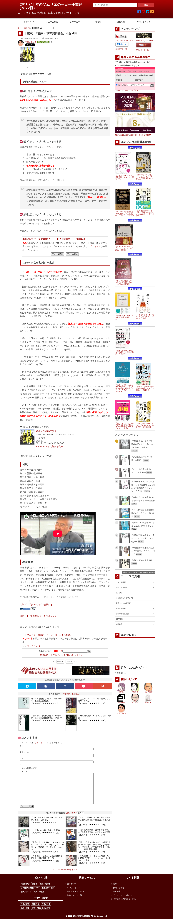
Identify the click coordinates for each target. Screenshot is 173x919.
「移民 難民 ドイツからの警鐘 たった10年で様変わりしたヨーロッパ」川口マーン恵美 (94, 858)
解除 (125, 85)
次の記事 (69, 661)
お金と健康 (25, 904)
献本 (115, 884)
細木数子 (119, 624)
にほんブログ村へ (121, 49)
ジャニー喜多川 (121, 587)
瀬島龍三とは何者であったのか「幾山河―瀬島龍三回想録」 (47, 699)
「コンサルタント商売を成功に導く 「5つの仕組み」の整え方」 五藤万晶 (124, 213)
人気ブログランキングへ (124, 40)
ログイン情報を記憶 (28, 768)
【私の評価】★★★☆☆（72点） (92, 863)
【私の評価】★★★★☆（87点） (45, 720)
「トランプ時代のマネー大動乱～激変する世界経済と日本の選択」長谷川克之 (94, 819)
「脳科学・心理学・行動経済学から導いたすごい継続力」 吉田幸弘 (145, 388)
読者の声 (135, 90)
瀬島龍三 (75, 694)
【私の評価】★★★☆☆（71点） (45, 860)
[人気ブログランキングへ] (121, 36)
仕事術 (34, 884)
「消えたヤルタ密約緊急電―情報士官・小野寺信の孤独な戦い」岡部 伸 (46, 716)
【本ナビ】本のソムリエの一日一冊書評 (52, 4)
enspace (121, 703)
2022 (147, 41)
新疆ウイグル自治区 (123, 603)
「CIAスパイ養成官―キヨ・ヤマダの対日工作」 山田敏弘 (46, 818)
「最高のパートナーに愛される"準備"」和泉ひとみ (124, 317)
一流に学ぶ (25, 884)
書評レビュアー (130, 679)
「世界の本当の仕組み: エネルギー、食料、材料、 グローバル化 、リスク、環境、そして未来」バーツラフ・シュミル (47, 845)
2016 (137, 135)
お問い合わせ (118, 887)
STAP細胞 (119, 619)
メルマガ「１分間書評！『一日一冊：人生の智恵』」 (48, 634)
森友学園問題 (121, 608)
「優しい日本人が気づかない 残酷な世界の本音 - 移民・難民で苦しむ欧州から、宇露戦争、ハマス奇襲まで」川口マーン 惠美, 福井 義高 (94, 845)
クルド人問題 (121, 582)
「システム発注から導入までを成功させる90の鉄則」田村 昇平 (124, 352)
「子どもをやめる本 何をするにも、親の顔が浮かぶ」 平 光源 (145, 316)
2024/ (117, 135)
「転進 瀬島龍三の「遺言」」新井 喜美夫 (94, 716)
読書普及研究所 (84, 916)
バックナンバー (34, 646)
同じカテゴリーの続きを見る (65, 869)
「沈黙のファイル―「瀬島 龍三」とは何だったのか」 (94, 699)
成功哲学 (24, 888)
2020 (132, 135)
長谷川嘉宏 (148, 692)
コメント (23, 771)
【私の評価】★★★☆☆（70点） (92, 824)
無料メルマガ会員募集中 (136, 57)
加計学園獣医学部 (122, 614)
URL (21, 758)
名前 (21, 745)
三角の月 (148, 703)
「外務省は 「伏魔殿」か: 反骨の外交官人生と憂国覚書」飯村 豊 (47, 857)
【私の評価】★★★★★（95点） (93, 720)
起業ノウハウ (26, 892)
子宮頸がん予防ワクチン (125, 598)
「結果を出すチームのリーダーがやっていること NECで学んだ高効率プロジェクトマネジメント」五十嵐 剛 (124, 388)
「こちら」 (95, 246)
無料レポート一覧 (142, 50)
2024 (138, 41)
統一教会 (119, 593)
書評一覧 (27, 28)
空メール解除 (72, 254)
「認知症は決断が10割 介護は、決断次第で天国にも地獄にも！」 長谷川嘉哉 (145, 213)
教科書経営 (71, 884)
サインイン (39, 742)
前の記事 (60, 661)
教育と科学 (46, 904)
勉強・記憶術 (45, 884)
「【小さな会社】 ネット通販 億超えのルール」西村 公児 (124, 177)
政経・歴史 (25, 908)
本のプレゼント (73, 887)
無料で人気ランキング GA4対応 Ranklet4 (137, 572)
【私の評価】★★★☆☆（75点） (45, 703)
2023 (142, 41)
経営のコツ (34, 888)
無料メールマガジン (75, 891)
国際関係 (35, 904)
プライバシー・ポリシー (123, 895)
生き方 (46, 908)
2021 (152, 41)
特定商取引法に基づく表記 (124, 899)
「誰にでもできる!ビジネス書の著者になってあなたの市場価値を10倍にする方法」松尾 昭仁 (124, 426)
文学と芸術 (36, 908)
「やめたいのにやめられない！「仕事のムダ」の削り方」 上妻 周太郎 (145, 425)
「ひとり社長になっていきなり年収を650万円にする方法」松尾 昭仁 (124, 282)
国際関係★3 (71, 813)
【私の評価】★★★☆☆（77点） (45, 832)
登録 (119, 85)
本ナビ (20, 28)
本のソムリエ (30, 42)
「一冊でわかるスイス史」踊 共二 (45, 830)
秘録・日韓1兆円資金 (46, 431)
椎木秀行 (135, 703)
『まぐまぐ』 (54, 654)
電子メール (24, 752)
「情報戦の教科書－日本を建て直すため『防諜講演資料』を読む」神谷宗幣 (94, 831)
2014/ (148, 135)
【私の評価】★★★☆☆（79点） (92, 835)
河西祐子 (121, 692)
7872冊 (27, 8)
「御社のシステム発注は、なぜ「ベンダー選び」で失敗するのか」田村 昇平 (145, 177)
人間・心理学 (39, 892)
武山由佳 (135, 692)
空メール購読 (57, 254)
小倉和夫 (67, 694)
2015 (142, 135)
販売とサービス (48, 888)
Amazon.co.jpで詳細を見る (49, 446)
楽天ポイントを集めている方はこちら (38, 615)
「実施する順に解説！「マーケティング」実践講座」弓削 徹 (124, 248)
